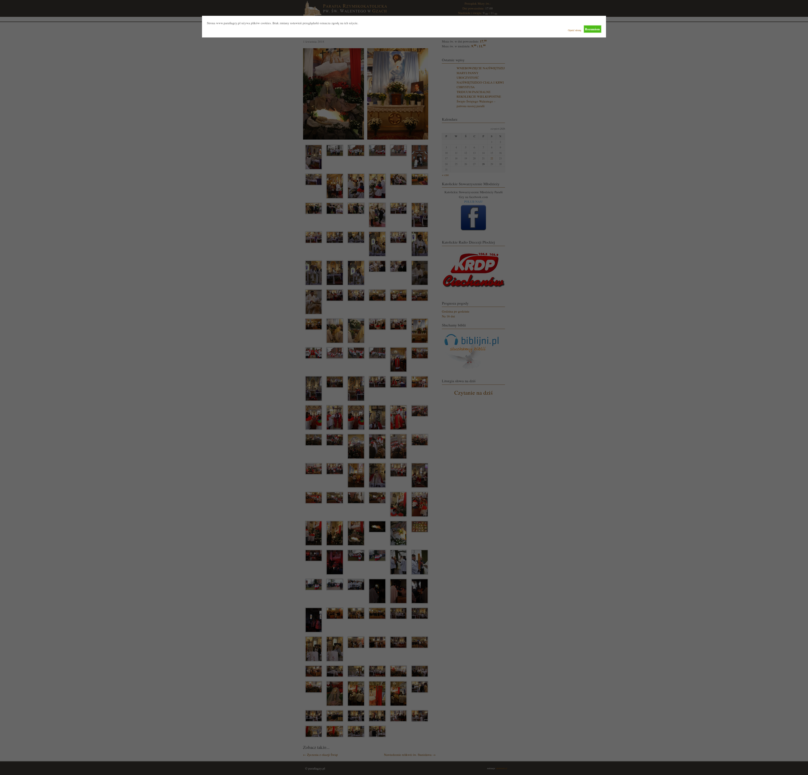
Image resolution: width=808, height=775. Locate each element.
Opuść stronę (574, 30)
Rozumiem (592, 29)
